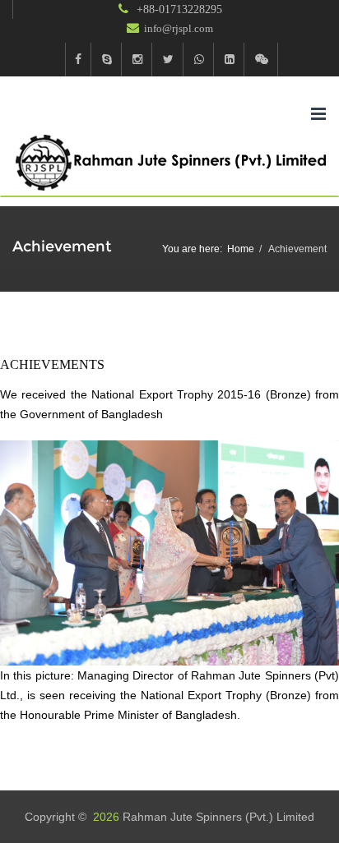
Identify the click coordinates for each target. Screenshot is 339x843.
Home (240, 249)
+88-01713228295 (177, 9)
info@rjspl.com (178, 28)
